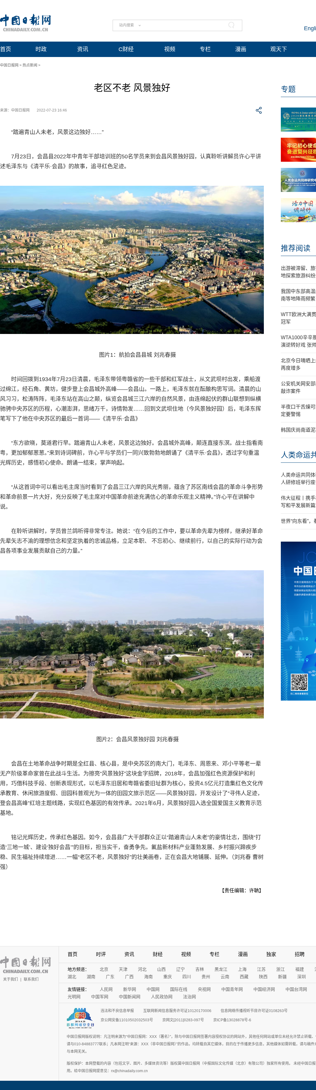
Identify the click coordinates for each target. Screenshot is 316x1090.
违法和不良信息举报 (117, 1011)
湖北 (72, 976)
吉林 (199, 969)
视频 (169, 49)
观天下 (278, 49)
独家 (271, 954)
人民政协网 (162, 996)
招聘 (300, 954)
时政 (41, 49)
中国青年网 (232, 989)
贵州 (206, 976)
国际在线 (178, 989)
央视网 (204, 989)
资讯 (82, 49)
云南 (225, 976)
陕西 (263, 976)
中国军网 (99, 996)
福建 (299, 969)
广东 (110, 976)
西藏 (244, 976)
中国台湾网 (296, 989)
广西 (129, 976)
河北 (142, 969)
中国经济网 (264, 989)
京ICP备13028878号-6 (232, 1020)
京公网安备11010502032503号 (127, 1020)
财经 (158, 954)
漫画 (240, 49)
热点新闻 (30, 65)
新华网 (129, 989)
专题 (288, 89)
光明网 (74, 996)
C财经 (126, 49)
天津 (123, 969)
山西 (161, 969)
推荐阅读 (295, 248)
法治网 (189, 996)
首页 (5, 49)
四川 (186, 976)
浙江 (280, 969)
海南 (148, 976)
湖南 (91, 976)
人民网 (106, 989)
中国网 (153, 989)
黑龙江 (220, 969)
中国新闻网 (129, 996)
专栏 (205, 49)
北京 (104, 969)
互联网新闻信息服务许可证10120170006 (177, 1011)
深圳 (301, 976)
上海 (242, 969)
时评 (101, 954)
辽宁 (180, 969)
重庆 (167, 976)
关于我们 (10, 979)
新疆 (282, 976)
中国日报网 (9, 65)
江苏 (261, 969)
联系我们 (31, 979)
